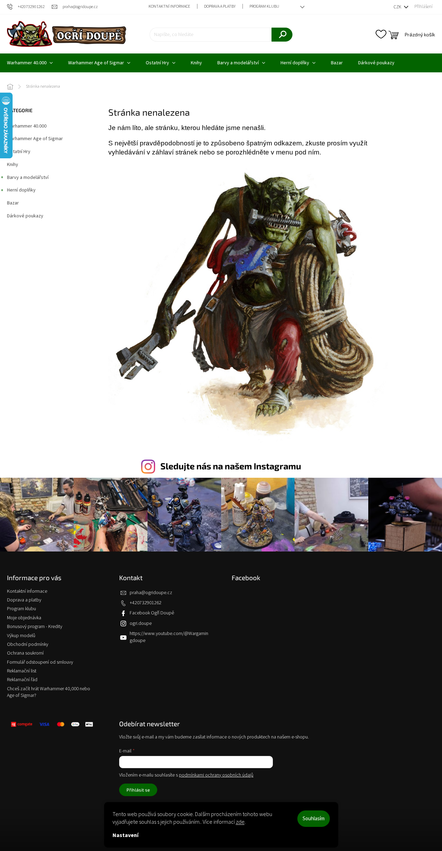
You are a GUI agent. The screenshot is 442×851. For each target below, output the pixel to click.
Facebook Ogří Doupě (152, 613)
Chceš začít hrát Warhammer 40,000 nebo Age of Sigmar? (48, 692)
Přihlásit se (138, 790)
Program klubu (264, 6)
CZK (397, 7)
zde (240, 822)
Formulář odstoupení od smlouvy (40, 662)
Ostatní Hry (18, 151)
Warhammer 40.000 (26, 126)
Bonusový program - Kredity (34, 626)
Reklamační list (21, 671)
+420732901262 (145, 602)
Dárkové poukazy (25, 215)
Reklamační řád (22, 679)
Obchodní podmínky (27, 644)
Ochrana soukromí (25, 653)
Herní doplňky (21, 190)
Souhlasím (314, 818)
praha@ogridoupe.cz (151, 592)
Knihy (12, 164)
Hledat (281, 35)
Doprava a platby (220, 6)
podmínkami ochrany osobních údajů (216, 775)
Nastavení (125, 835)
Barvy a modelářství (28, 177)
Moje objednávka (24, 617)
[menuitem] (99, 62)
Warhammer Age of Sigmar (35, 138)
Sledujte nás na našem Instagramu (230, 466)
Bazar (13, 203)
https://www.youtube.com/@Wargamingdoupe (169, 637)
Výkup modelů (21, 635)
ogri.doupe (141, 623)
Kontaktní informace (169, 6)
